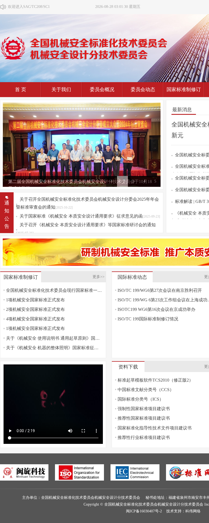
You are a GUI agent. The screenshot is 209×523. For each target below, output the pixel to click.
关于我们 (61, 89)
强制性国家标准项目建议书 (144, 408)
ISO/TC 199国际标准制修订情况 (148, 319)
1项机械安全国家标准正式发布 (35, 300)
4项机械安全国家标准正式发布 (35, 319)
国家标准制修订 (184, 89)
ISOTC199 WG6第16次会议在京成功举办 (156, 309)
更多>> (98, 277)
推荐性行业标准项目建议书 (144, 437)
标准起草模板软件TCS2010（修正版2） (155, 380)
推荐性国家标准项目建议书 (144, 418)
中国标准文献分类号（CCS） (146, 389)
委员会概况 (102, 89)
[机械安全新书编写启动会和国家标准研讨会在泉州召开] (82, 144)
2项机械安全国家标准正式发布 (35, 309)
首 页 (20, 89)
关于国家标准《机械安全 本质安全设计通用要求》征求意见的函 (90, 216)
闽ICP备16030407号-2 (144, 511)
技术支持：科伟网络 (183, 511)
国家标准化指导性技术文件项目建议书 (155, 428)
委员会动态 (143, 89)
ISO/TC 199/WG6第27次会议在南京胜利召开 (160, 290)
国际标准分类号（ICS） (141, 399)
